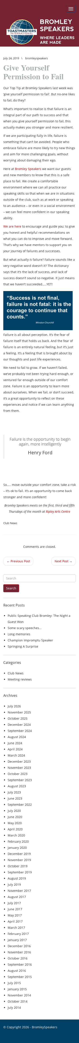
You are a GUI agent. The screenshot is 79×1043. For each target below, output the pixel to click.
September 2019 (20, 872)
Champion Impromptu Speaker (30, 640)
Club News (10, 523)
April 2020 (15, 829)
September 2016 (20, 964)
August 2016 (17, 971)
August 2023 (17, 786)
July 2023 (14, 792)
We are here (12, 226)
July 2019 (14, 884)
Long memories (19, 634)
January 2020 (17, 848)
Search (11, 588)
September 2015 (20, 977)
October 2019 (17, 866)
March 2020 (16, 835)
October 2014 (17, 1001)
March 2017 (16, 927)
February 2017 (18, 934)
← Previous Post (18, 561)
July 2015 (14, 983)
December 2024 (19, 724)
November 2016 (19, 952)
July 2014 (14, 1007)
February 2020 (18, 841)
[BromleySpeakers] (39, 32)
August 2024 (17, 737)
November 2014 (19, 995)
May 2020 (15, 823)
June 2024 (15, 743)
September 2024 (20, 731)
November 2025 (19, 712)
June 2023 (15, 798)
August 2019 (17, 878)
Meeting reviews (20, 679)
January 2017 (17, 940)
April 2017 (15, 921)
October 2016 (17, 958)
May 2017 (15, 915)
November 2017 (19, 891)
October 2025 (17, 718)
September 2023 (20, 780)
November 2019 (19, 860)
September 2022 (20, 804)
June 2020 (15, 817)
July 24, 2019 (11, 58)
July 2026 (14, 706)
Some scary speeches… (24, 628)
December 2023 (19, 761)
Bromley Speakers (28, 169)
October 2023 (17, 774)
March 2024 (16, 755)
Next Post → (63, 561)
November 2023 (19, 768)
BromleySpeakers (44, 1027)
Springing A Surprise (23, 646)
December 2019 (19, 854)
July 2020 (14, 811)
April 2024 (15, 749)
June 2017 (15, 909)
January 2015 (17, 989)
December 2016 (19, 946)
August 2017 (17, 897)
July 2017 (14, 903)
